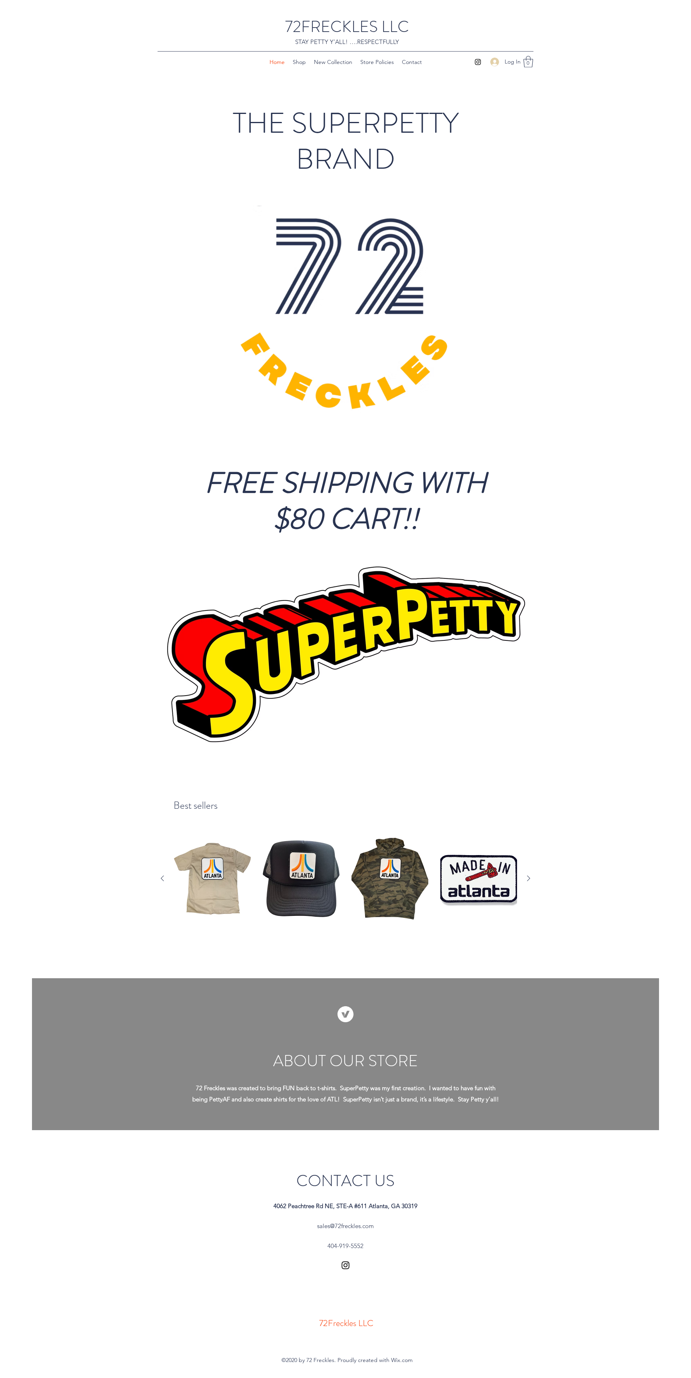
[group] (345, 878)
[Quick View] (212, 879)
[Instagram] (478, 62)
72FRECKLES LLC (347, 26)
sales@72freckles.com (345, 1226)
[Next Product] (528, 878)
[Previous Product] (162, 878)
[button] (528, 62)
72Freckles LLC (346, 1323)
